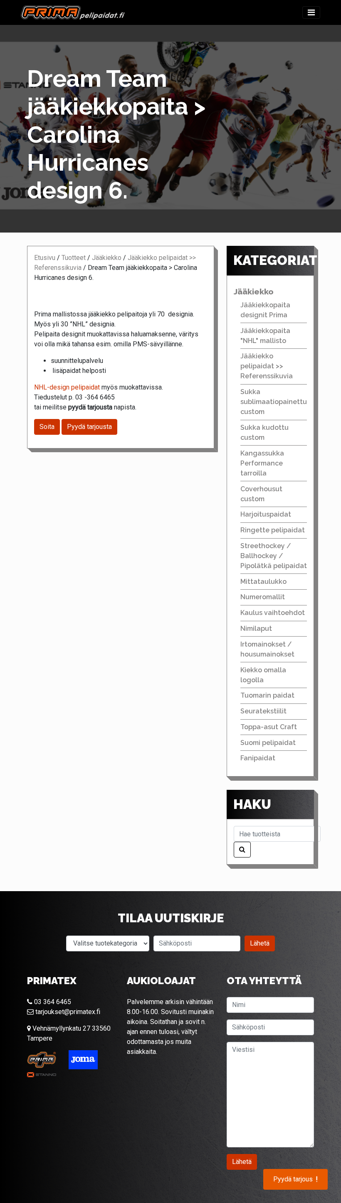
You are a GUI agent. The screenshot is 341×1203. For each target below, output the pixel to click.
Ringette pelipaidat (272, 530)
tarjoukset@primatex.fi (67, 1012)
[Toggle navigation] (311, 12)
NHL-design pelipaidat (67, 387)
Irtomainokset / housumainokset (267, 649)
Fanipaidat (257, 758)
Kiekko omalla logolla (263, 675)
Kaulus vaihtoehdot (272, 613)
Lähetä (259, 943)
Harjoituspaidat (265, 514)
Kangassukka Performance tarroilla (262, 463)
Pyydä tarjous (295, 1179)
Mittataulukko (263, 582)
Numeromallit (262, 597)
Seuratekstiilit (263, 711)
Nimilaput (256, 628)
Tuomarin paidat (267, 695)
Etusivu (44, 258)
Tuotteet (74, 258)
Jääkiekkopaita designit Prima (265, 310)
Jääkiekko (106, 258)
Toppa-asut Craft (268, 727)
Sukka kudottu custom (264, 432)
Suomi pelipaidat (268, 743)
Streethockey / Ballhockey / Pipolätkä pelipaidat (273, 556)
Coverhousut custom (261, 494)
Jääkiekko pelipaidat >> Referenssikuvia (266, 366)
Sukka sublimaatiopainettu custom (273, 402)
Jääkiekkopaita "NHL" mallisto (265, 336)
